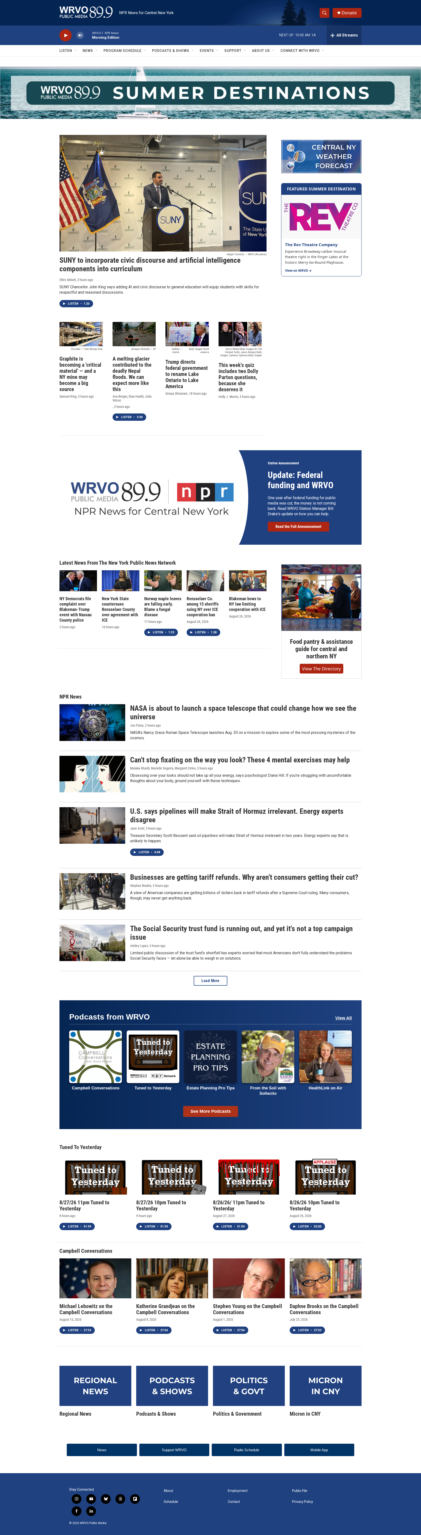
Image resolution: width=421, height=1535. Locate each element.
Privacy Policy (302, 1502)
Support (232, 51)
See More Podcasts (211, 1111)
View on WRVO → (298, 270)
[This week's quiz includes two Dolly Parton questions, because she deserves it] (240, 334)
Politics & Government (237, 1414)
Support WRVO (174, 1450)
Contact (234, 1502)
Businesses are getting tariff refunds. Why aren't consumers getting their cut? (244, 877)
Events (207, 51)
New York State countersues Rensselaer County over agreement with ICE (120, 609)
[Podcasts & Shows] (172, 1386)
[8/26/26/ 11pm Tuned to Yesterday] (249, 1175)
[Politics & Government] (249, 1386)
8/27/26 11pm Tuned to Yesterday (84, 1205)
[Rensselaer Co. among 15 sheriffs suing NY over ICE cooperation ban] (205, 580)
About (168, 1491)
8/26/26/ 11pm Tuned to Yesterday (239, 1205)
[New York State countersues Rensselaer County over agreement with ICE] (120, 580)
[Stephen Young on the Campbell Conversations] (249, 1278)
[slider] (88, 35)
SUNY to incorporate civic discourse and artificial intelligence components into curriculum (149, 264)
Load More (210, 980)
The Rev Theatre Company (311, 244)
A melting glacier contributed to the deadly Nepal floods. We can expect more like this (132, 374)
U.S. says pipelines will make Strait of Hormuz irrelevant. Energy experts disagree (237, 815)
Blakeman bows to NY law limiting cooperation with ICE (247, 604)
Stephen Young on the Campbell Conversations (247, 1309)
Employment (238, 1491)
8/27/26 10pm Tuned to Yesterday (161, 1205)
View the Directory (321, 669)
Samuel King (68, 396)
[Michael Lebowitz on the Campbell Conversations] (95, 1278)
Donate (349, 12)
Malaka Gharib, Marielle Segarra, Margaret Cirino (163, 768)
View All (343, 1018)
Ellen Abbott (67, 280)
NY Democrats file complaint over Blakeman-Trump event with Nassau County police (75, 609)
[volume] (80, 35)
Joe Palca (137, 725)
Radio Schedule (246, 1450)
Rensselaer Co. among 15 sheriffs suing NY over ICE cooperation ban (203, 606)
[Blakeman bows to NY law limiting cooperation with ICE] (248, 580)
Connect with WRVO (300, 51)
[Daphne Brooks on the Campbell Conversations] (326, 1278)
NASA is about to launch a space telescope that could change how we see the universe (243, 712)
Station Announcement (283, 463)
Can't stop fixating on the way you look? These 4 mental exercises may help (240, 760)
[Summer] (210, 93)
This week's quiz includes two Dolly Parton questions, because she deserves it (238, 377)
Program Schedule (123, 51)
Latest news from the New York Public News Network (117, 563)
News (88, 51)
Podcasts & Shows (170, 51)
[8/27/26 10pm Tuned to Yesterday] (172, 1175)
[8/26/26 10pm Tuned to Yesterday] (326, 1175)
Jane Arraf (137, 828)
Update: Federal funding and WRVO (301, 480)
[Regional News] (95, 1386)
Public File (299, 1491)
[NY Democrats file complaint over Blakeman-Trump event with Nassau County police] (78, 580)
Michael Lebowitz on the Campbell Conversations (86, 1309)
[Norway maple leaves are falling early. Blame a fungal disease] (163, 580)
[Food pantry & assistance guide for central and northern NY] (321, 597)
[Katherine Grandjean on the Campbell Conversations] (172, 1278)
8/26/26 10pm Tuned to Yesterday (315, 1205)
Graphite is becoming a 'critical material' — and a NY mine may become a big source (80, 374)
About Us (261, 51)
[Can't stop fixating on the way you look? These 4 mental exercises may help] (92, 774)
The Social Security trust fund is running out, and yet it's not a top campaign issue (241, 932)
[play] (65, 35)
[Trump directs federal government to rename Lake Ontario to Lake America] (187, 334)
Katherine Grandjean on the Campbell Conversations (165, 1309)
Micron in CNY (305, 1414)
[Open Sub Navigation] (76, 51)
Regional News (75, 1414)
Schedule (171, 1502)
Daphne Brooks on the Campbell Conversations (324, 1309)
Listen (65, 51)
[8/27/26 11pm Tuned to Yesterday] (95, 1175)
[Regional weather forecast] (321, 156)
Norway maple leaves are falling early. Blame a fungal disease (162, 606)
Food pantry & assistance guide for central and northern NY (321, 649)
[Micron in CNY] (326, 1386)
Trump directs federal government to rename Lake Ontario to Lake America (186, 374)
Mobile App (319, 1450)
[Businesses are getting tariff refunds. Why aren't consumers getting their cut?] (92, 891)
